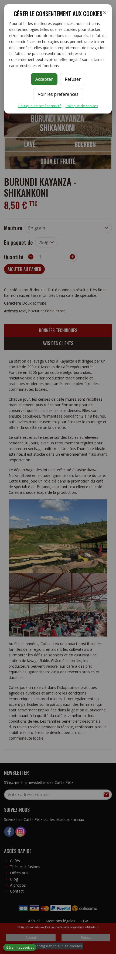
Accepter (44, 79)
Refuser (73, 79)
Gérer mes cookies (20, 947)
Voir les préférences (58, 94)
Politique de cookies (82, 106)
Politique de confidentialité (40, 106)
